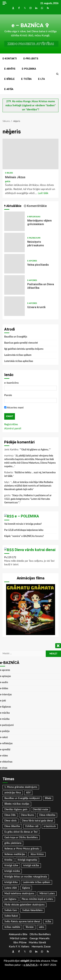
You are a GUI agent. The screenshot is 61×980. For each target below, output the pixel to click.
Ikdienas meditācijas (14, 854)
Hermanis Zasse (41, 946)
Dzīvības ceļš (31, 826)
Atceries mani (15, 407)
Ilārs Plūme (19, 942)
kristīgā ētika (11, 882)
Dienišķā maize (40, 809)
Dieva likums (27, 815)
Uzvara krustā (14, 306)
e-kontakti (10, 58)
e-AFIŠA (8, 89)
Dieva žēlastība (12, 826)
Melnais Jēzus (30, 154)
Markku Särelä (37, 942)
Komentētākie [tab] (36, 206)
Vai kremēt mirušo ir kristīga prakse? (23, 524)
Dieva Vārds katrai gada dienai (37, 821)
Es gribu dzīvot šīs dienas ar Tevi (20, 832)
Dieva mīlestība (47, 815)
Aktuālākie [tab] (13, 206)
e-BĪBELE (9, 79)
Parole (8, 395)
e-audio (4, 682)
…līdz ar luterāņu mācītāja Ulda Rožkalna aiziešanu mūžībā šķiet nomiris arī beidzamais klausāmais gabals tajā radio (28, 486)
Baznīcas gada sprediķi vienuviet (21, 343)
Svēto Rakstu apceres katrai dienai (22, 921)
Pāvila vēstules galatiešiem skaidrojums (24, 905)
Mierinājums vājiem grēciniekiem (14, 221)
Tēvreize (29, 927)
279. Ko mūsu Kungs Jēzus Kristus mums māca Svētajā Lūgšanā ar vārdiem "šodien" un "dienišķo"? (30, 105)
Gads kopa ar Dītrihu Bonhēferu (21, 837)
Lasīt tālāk (43, 193)
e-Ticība (26, 79)
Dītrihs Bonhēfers (40, 934)
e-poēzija (4, 731)
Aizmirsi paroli (12, 428)
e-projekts (30, 58)
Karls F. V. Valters (19, 946)
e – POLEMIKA (27, 516)
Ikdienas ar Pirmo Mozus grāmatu (21, 849)
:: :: (30, 965)
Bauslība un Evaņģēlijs (15, 337)
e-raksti (4, 737)
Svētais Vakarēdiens (32, 910)
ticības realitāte (12, 927)
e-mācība (5, 713)
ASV (28, 793)
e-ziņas (3, 768)
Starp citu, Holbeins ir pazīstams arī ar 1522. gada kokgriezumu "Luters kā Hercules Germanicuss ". (28, 499)
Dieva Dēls (10, 815)
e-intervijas (6, 694)
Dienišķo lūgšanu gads (15, 809)
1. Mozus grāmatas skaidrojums (20, 787)
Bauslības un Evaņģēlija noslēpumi (22, 798)
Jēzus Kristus (37, 854)
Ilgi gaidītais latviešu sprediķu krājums (23, 349)
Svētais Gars (10, 910)
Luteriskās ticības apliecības (18, 361)
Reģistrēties (11, 424)
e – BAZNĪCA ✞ (30, 25)
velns (41, 927)
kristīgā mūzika (12, 871)
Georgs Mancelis (39, 938)
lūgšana (26, 888)
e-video (4, 756)
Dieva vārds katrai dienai (35, 550)
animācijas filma (12, 793)
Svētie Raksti (11, 916)
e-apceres (32, 261)
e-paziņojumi (33, 238)
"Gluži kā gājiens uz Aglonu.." (35, 449)
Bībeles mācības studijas (16, 804)
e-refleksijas (33, 217)
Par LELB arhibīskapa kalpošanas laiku (23, 530)
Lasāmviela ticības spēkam (18, 355)
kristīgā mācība (31, 865)
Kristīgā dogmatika (27, 860)
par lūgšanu (10, 899)
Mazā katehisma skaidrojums (19, 893)
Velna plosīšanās (14, 263)
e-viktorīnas (6, 762)
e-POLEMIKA (29, 68)
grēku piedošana (12, 843)
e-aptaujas (5, 676)
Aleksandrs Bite (18, 934)
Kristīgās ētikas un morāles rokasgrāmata (25, 877)
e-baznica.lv (50, 826)
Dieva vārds (10, 821)
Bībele (48, 798)
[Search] (57, 74)
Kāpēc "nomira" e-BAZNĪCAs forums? (24, 536)
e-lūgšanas (5, 707)
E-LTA (41, 79)
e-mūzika (4, 719)
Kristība (8, 860)
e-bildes (9, 173)
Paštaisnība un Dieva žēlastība (14, 285)
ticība (48, 921)
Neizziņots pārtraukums (14, 242)
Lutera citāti (10, 888)
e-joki (3, 701)
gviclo (7, 181)
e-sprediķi (5, 749)
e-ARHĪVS (9, 68)
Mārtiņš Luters (47, 893)
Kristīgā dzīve (11, 865)
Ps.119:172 (10, 557)
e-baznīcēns (11, 382)
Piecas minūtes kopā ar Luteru (37, 899)
